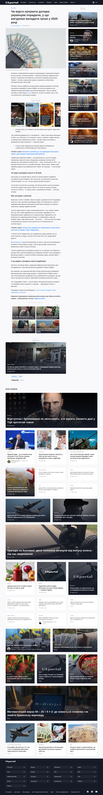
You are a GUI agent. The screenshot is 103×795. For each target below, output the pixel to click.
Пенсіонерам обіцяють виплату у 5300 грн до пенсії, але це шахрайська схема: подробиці (51, 456)
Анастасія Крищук (15, 25)
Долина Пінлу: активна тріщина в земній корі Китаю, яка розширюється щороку (51, 488)
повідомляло (17, 242)
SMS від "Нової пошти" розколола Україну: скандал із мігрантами (82, 602)
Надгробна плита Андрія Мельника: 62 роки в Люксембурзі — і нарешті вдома (51, 588)
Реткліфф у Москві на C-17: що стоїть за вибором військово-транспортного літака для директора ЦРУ (18, 749)
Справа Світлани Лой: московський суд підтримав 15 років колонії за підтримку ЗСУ (19, 618)
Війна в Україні (64, 2)
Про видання (9, 792)
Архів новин (17, 792)
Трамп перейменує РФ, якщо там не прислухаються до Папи (48, 618)
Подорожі (49, 2)
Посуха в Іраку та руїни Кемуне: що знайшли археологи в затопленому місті (82, 749)
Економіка (23, 2)
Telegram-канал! (39, 298)
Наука (55, 2)
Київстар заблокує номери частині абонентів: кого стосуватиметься (82, 618)
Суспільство (32, 2)
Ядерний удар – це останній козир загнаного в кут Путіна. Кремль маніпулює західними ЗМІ (19, 456)
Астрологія (41, 2)
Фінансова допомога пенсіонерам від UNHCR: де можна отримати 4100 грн (51, 749)
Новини (22, 380)
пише (29, 93)
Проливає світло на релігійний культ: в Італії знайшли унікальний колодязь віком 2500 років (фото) (51, 603)
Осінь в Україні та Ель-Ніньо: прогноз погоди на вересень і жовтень (51, 473)
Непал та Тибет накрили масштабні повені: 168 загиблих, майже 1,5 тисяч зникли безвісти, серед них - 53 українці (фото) (19, 603)
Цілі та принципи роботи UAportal (40, 792)
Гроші (20, 376)
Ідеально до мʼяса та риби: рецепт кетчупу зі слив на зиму (19, 587)
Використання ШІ (75, 792)
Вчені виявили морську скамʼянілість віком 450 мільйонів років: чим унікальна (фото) (82, 473)
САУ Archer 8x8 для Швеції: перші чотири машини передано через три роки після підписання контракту (82, 456)
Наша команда (26, 792)
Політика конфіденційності (62, 792)
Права (51, 792)
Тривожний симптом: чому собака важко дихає (81, 488)
